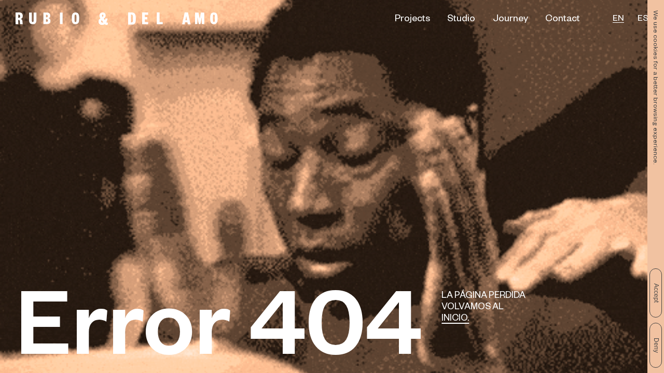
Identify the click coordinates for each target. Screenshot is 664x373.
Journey (510, 19)
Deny (656, 345)
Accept (656, 293)
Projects (412, 19)
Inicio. (455, 319)
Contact (562, 19)
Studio (461, 19)
